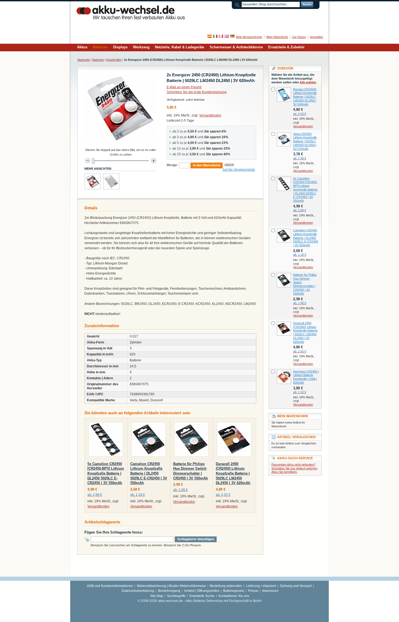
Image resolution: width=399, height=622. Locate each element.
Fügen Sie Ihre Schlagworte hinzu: (113, 532)
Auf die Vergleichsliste (239, 170)
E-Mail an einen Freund (184, 87)
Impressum (270, 591)
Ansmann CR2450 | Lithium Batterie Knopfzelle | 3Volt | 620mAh (306, 377)
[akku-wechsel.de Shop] (131, 12)
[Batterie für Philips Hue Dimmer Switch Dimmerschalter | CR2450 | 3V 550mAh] (191, 440)
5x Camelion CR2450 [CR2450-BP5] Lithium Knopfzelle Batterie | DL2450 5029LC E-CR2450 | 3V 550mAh (105, 473)
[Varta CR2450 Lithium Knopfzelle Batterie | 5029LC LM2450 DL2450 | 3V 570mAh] (284, 139)
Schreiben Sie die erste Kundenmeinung (197, 92)
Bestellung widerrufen (226, 586)
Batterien (98, 59)
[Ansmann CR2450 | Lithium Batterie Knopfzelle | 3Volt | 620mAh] (284, 377)
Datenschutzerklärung (138, 591)
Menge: (172, 165)
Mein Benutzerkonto (249, 37)
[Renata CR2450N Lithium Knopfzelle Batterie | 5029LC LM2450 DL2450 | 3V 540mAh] (284, 95)
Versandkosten (210, 115)
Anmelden (316, 37)
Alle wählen (308, 82)
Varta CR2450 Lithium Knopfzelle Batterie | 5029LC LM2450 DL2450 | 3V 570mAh (305, 141)
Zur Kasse (299, 37)
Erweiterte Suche (202, 596)
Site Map (156, 596)
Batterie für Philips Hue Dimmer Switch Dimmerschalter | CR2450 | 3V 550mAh (305, 284)
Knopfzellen (114, 59)
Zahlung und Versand (296, 586)
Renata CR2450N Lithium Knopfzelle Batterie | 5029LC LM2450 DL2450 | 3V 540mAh (305, 97)
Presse (253, 591)
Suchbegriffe (176, 596)
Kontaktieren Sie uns (233, 596)
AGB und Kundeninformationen (110, 586)
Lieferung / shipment (261, 586)
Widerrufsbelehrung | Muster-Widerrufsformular (171, 586)
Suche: (238, 4)
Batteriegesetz (233, 591)
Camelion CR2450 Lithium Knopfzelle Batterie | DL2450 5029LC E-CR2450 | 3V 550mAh (148, 473)
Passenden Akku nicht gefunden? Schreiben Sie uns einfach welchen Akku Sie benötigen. (294, 468)
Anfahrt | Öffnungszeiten (201, 591)
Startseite (83, 59)
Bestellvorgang (169, 591)
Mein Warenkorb (277, 37)
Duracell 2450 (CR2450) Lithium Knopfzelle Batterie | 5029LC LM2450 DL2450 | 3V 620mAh (233, 473)
